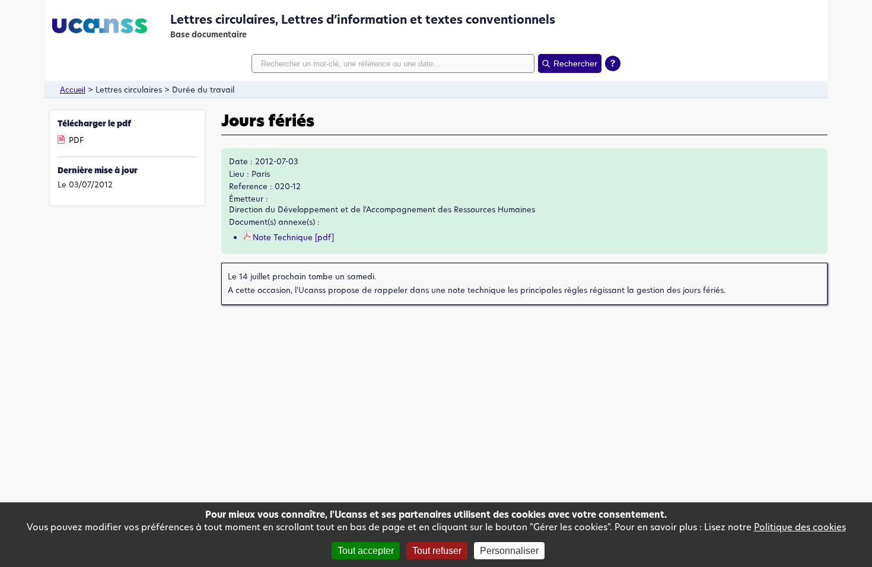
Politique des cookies (800, 527)
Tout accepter (366, 551)
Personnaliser (509, 551)
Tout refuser (437, 551)
